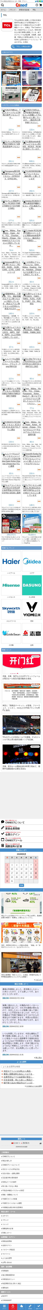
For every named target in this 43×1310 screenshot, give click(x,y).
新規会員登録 (7, 1241)
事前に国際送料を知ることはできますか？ (19, 1074)
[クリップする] (3, 111)
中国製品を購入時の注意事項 (12, 1207)
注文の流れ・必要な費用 (10, 1173)
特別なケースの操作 (9, 1182)
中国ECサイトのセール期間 (12, 1203)
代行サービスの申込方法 (10, 1169)
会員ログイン (7, 1245)
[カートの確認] (40, 5)
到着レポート (7, 1233)
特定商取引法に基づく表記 (11, 1283)
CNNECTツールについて (11, 1165)
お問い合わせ (7, 1262)
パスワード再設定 (8, 1250)
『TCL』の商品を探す (23, 46)
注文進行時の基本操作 (10, 1178)
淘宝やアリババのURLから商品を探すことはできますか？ (19, 1071)
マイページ (6, 1254)
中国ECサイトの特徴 (9, 1199)
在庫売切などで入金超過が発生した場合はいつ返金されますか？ (19, 1077)
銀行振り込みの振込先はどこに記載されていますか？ (19, 1083)
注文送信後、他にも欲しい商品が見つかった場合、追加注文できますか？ (19, 1080)
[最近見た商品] (36, 5)
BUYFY (5, 1296)
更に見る (38, 1058)
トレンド (5, 1224)
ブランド (5, 1220)
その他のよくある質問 (34, 1086)
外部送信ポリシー (8, 1279)
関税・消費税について (10, 1195)
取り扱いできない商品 (10, 1186)
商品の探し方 (7, 1161)
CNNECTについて (8, 1156)
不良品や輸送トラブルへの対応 (13, 1190)
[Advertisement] (21, 796)
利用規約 (5, 1271)
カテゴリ (5, 1216)
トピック (38, 980)
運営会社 (5, 1288)
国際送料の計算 (7, 1228)
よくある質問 (7, 1258)
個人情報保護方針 (8, 1275)
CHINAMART (7, 1300)
